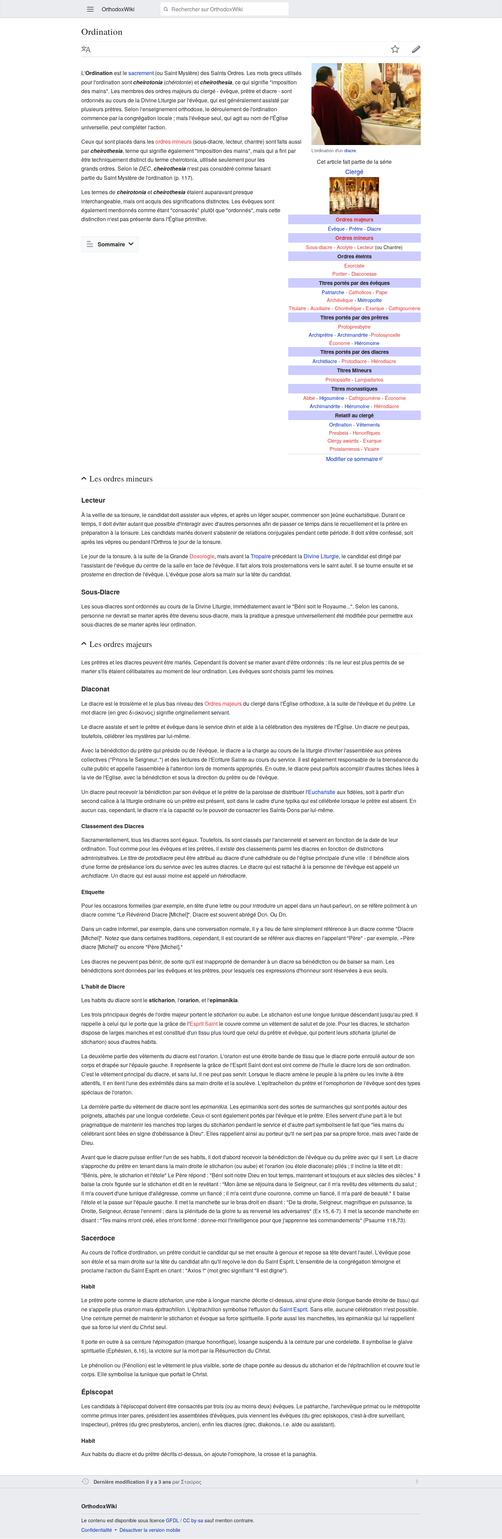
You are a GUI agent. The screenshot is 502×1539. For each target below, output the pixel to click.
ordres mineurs (173, 141)
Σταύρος (191, 1481)
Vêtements (368, 424)
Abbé (309, 397)
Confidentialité (96, 1529)
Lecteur (365, 246)
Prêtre (356, 228)
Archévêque (340, 299)
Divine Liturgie (321, 556)
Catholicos (360, 292)
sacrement (141, 73)
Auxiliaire (320, 308)
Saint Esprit (293, 1309)
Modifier (416, 49)
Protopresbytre (354, 326)
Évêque (336, 228)
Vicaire (371, 448)
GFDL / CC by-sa (184, 1520)
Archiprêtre (321, 334)
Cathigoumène (404, 308)
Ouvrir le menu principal (90, 9)
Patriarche (333, 292)
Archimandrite (352, 334)
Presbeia (338, 432)
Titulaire (297, 308)
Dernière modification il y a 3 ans (132, 1481)
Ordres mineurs (354, 238)
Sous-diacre (319, 246)
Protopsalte (337, 379)
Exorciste (354, 265)
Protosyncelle (385, 334)
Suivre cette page (395, 49)
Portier (339, 273)
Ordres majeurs (354, 219)
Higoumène (331, 397)
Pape (381, 292)
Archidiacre (324, 360)
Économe (339, 342)
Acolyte (345, 246)
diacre (350, 150)
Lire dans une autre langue (86, 49)
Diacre (374, 228)
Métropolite (370, 299)
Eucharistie (321, 792)
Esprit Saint (204, 1023)
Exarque (375, 308)
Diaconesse (364, 273)
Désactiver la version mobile (150, 1529)
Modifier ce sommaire (352, 459)
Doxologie (202, 556)
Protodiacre (354, 360)
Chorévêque (348, 308)
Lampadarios (369, 379)
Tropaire (261, 556)
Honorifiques (366, 432)
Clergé (354, 171)
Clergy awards (343, 440)
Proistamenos (345, 448)
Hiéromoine (366, 342)
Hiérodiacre (383, 360)
